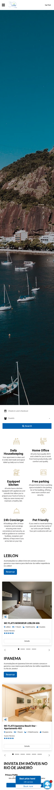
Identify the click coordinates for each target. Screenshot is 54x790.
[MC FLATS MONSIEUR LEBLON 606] (27, 600)
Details (27, 641)
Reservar (10, 571)
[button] (29, 411)
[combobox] (29, 418)
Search (28, 426)
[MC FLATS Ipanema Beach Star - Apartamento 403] (27, 703)
